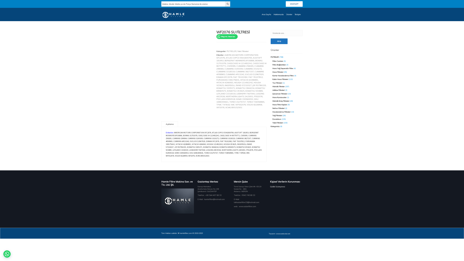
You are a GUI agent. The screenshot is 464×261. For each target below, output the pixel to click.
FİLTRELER (231, 51)
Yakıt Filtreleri (243, 51)
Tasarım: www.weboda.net (279, 234)
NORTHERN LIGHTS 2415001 (239, 96)
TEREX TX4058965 (255, 102)
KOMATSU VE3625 (235, 91)
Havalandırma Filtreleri (281, 112)
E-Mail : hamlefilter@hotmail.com (211, 199)
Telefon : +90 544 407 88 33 (209, 195)
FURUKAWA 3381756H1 (227, 80)
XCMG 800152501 (233, 107)
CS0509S (231, 66)
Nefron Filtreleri (278, 108)
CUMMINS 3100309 (234, 69)
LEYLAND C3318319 (226, 93)
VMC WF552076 (238, 104)
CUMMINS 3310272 (253, 69)
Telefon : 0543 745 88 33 (244, 195)
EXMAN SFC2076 (224, 77)
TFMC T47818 (223, 104)
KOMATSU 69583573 (227, 147)
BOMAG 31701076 (190, 135)
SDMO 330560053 (244, 99)
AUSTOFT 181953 (242, 132)
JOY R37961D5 (259, 85)
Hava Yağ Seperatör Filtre (282, 68)
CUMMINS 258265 (245, 66)
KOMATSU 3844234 (245, 88)
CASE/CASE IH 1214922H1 (239, 63)
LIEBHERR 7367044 (245, 93)
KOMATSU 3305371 (225, 88)
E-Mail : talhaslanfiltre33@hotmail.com (246, 200)
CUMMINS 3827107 (245, 71)
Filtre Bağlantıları (279, 65)
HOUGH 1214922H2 (243, 82)
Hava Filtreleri (277, 72)
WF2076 (220, 107)
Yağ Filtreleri (277, 115)
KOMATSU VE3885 (254, 91)
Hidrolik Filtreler (278, 86)
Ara (279, 41)
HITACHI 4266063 (224, 82)
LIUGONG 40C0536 (213, 150)
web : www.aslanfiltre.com (245, 206)
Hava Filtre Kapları (279, 105)
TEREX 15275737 (237, 102)
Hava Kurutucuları (279, 97)
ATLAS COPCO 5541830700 (239, 58)
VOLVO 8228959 (254, 104)
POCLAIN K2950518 (225, 99)
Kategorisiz (275, 126)
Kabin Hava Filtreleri (280, 79)
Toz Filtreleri (277, 83)
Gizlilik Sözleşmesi (277, 186)
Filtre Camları (277, 61)
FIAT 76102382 (240, 77)
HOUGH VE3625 (230, 144)
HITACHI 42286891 (249, 80)
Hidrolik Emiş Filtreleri (280, 101)
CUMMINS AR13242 (235, 74)
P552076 (258, 96)
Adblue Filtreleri (278, 90)
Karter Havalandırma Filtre (283, 76)
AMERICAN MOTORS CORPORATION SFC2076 (192, 132)
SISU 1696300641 (196, 153)
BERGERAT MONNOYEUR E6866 (239, 60)
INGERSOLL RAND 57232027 (238, 85)
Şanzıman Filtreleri (279, 94)
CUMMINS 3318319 (225, 71)
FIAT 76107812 (255, 77)
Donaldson (276, 119)
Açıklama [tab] (170, 124)
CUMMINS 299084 (179, 138)
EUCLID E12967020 (254, 74)
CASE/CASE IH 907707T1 (230, 135)
